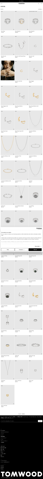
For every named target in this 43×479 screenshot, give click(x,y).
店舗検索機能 (3, 436)
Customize (21, 249)
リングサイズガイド (4, 460)
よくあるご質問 (3, 453)
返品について (3, 450)
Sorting (39, 9)
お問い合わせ (3, 446)
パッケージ (2, 433)
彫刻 (1, 455)
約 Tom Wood (3, 430)
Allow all (35, 249)
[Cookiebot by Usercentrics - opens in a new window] (37, 228)
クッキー (2, 439)
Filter (2, 9)
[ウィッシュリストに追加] (13, 29)
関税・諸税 (2, 449)
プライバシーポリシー (11, 477)
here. (22, 242)
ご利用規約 (2, 442)
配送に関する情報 (3, 447)
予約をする (2, 456)
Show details (37, 246)
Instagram (2, 467)
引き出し (2, 452)
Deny (8, 249)
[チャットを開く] (41, 471)
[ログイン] (38, 3)
